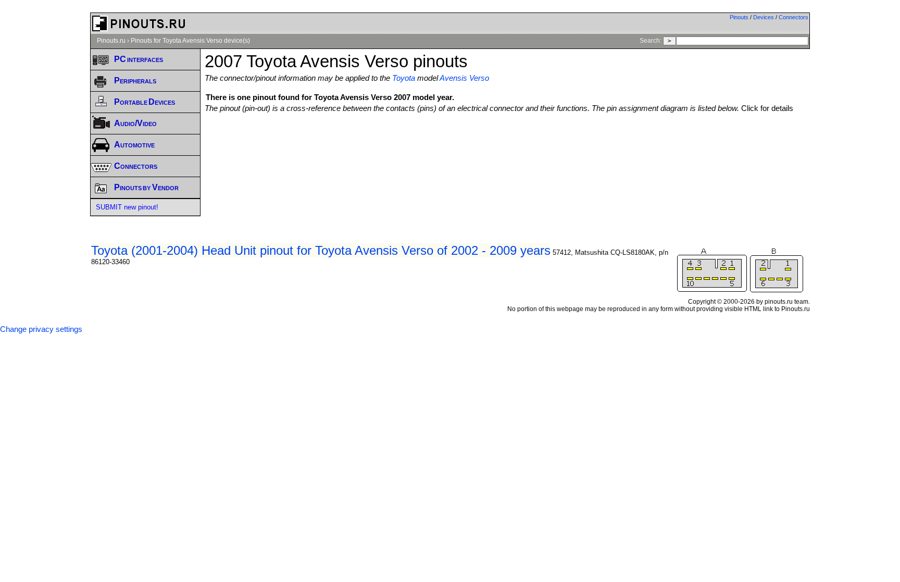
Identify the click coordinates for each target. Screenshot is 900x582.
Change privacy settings (41, 329)
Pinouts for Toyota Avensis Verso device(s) (190, 40)
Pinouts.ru (111, 40)
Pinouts (739, 17)
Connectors (793, 17)
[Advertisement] (507, 141)
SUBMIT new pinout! (127, 207)
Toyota (403, 78)
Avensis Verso (464, 78)
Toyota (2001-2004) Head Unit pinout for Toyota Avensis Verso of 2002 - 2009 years (321, 250)
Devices (763, 17)
